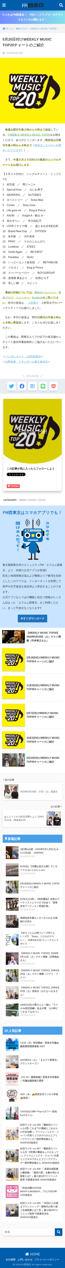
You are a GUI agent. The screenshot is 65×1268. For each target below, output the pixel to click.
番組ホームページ (45, 292)
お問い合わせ (25, 1259)
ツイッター (22, 297)
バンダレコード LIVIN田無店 (23, 356)
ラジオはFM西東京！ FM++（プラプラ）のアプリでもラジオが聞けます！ (32, 17)
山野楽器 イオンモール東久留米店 (26, 361)
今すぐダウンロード (32, 618)
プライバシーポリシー (46, 1259)
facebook (37, 297)
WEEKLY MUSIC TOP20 (32, 500)
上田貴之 (33, 302)
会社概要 (11, 1259)
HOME (34, 1254)
